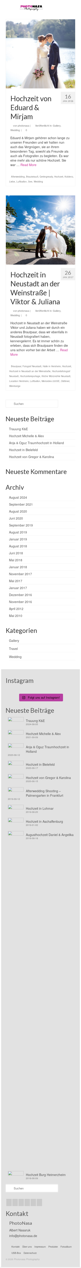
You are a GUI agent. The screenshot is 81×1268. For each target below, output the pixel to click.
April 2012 (16, 608)
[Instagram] (15, 1202)
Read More (28, 164)
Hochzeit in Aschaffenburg (44, 821)
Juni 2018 (16, 553)
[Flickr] (27, 1202)
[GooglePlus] (21, 1202)
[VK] (33, 1202)
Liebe (12, 181)
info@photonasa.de (23, 1235)
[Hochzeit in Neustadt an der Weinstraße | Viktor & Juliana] (40, 230)
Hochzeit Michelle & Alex (26, 436)
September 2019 (21, 525)
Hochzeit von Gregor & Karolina (31, 456)
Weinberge (14, 386)
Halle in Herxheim (52, 366)
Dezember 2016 (20, 594)
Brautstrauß (32, 176)
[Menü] (65, 8)
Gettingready (46, 176)
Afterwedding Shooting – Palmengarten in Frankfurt (44, 793)
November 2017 (20, 574)
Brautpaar (16, 366)
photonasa (23, 125)
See (30, 181)
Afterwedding (18, 176)
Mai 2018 (15, 560)
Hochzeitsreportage (30, 376)
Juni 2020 (16, 518)
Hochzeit (58, 176)
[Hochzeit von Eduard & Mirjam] (40, 53)
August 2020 (18, 511)
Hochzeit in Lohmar (40, 808)
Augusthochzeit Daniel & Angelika (50, 834)
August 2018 (18, 546)
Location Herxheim (19, 381)
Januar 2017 (18, 588)
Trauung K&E (18, 429)
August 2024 (18, 497)
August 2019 (18, 532)
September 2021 (21, 504)
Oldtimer (65, 381)
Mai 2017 (15, 581)
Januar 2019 (18, 539)
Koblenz (69, 176)
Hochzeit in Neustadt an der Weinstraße (30, 371)
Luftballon (21, 181)
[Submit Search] (9, 404)
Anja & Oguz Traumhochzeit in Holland (36, 443)
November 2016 (20, 601)
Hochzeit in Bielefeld (23, 450)
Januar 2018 (18, 567)
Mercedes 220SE (51, 381)
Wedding (15, 130)
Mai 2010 (15, 615)
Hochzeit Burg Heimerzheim (46, 1174)
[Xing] (39, 1202)
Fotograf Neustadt (31, 366)
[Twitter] (9, 1202)
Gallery (57, 125)
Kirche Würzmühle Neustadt (56, 376)
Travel (13, 648)
